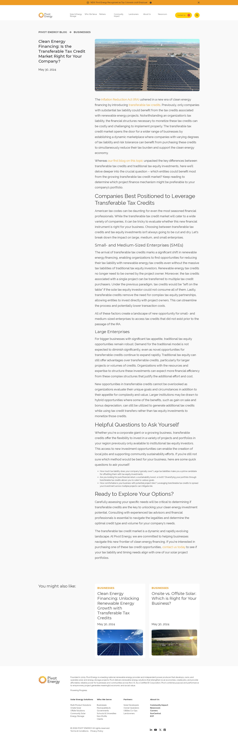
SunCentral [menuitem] (155, 713)
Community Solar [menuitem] (78, 713)
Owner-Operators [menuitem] (131, 708)
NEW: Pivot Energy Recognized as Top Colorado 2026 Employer (119, 2)
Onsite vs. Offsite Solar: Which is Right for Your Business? (174, 598)
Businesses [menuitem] (101, 705)
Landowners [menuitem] (129, 713)
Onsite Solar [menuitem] (75, 708)
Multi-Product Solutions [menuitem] (80, 705)
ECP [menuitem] (152, 716)
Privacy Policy (96, 731)
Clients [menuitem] (100, 719)
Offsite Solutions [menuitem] (77, 711)
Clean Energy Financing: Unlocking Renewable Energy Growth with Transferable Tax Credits (118, 605)
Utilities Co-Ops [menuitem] (130, 711)
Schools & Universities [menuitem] (106, 713)
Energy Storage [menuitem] (77, 716)
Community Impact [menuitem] (159, 705)
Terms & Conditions (79, 731)
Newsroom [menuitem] (155, 708)
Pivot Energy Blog (52, 32)
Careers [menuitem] (154, 711)
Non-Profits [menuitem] (102, 716)
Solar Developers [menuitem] (131, 705)
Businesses (82, 32)
